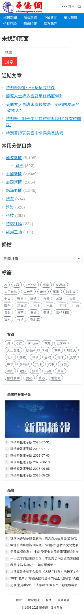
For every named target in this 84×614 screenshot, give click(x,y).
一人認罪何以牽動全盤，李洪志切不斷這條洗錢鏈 (44, 558)
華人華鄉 (70, 17)
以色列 (28, 292)
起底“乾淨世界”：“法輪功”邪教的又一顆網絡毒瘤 (44, 585)
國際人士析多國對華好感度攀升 (34, 96)
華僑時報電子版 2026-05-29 (30, 475)
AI (5, 285)
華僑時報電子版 (19, 394)
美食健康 (63, 600)
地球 (59, 299)
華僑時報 (30, 23)
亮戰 (10, 490)
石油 (33, 312)
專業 (46, 285)
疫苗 (20, 312)
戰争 (7, 305)
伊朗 (43, 292)
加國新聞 (30, 17)
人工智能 (10, 292)
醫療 (20, 299)
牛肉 (75, 305)
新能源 (22, 305)
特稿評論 (10, 23)
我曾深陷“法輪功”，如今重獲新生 (33, 565)
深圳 (62, 305)
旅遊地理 (34, 600)
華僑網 (43, 607)
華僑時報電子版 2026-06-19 (30, 462)
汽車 (49, 305)
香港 (20, 319)
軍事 (56, 292)
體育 (10, 199)
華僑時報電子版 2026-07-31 (30, 442)
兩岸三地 (14, 232)
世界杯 (60, 285)
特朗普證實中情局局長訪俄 (30, 88)
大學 (72, 299)
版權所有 (56, 607)
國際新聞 (10, 17)
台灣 (46, 299)
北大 (7, 299)
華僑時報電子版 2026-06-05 (30, 468)
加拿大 (70, 292)
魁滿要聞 (14, 190)
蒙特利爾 (62, 312)
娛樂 (10, 207)
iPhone (31, 285)
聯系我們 (50, 23)
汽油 (36, 305)
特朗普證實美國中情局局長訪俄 (34, 133)
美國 (46, 312)
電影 (7, 312)
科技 (10, 215)
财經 (19, 165)
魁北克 (35, 319)
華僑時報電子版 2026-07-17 (30, 449)
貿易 (7, 319)
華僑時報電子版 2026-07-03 (30, 455)
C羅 (16, 285)
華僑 (33, 299)
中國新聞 (50, 17)
